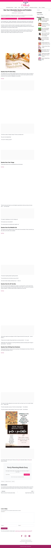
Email (19, 525)
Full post (2, 78)
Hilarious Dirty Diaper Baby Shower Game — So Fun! (46, 55)
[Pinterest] (27, 1)
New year (2, 481)
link (18, 459)
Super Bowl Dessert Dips (29, 492)
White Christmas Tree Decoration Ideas (8, 492)
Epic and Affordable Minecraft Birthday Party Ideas (45, 30)
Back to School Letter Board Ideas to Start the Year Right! (46, 34)
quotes (13, 481)
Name (2, 525)
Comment (3, 511)
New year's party (8, 481)
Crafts (19, 7)
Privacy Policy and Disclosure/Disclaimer (26, 541)
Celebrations (16, 11)
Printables (43, 7)
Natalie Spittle (4, 484)
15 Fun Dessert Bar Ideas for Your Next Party (45, 39)
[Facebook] (24, 1)
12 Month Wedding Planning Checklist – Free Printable (45, 20)
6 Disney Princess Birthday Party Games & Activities (46, 25)
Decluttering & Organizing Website (26, 540)
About (40, 7)
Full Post (2, 166)
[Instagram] (25, 1)
